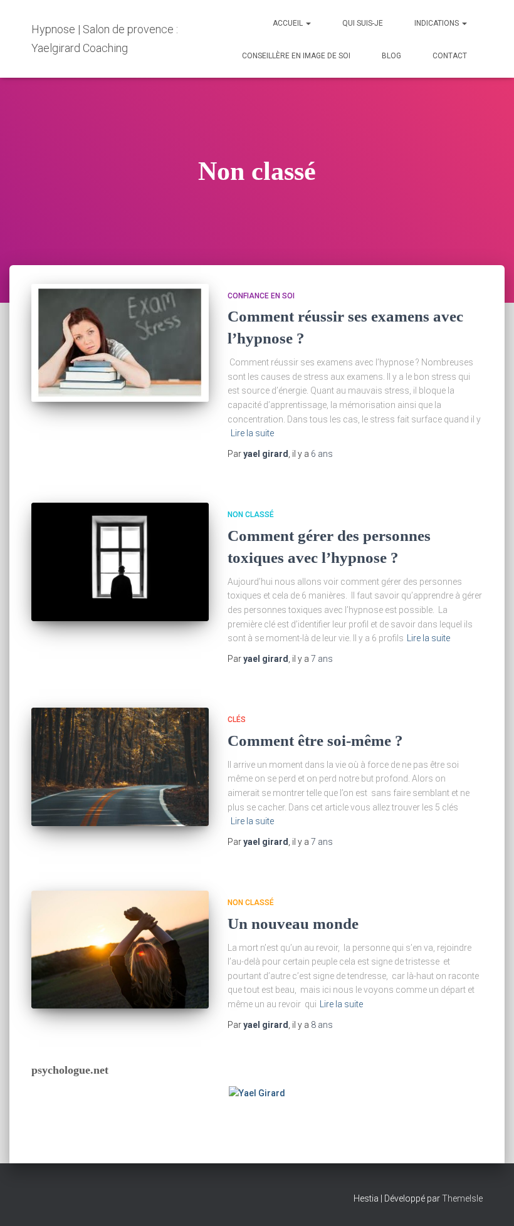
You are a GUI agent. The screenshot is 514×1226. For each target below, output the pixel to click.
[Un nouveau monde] (120, 950)
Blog (391, 55)
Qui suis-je (362, 23)
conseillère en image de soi (296, 55)
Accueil (289, 23)
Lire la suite (252, 433)
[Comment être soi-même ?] (120, 766)
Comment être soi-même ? (315, 740)
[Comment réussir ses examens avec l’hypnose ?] (120, 343)
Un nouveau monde (293, 923)
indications (437, 23)
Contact (450, 55)
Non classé (251, 514)
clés (237, 719)
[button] (308, 23)
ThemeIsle (462, 1198)
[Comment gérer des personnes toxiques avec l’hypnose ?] (120, 562)
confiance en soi (261, 295)
